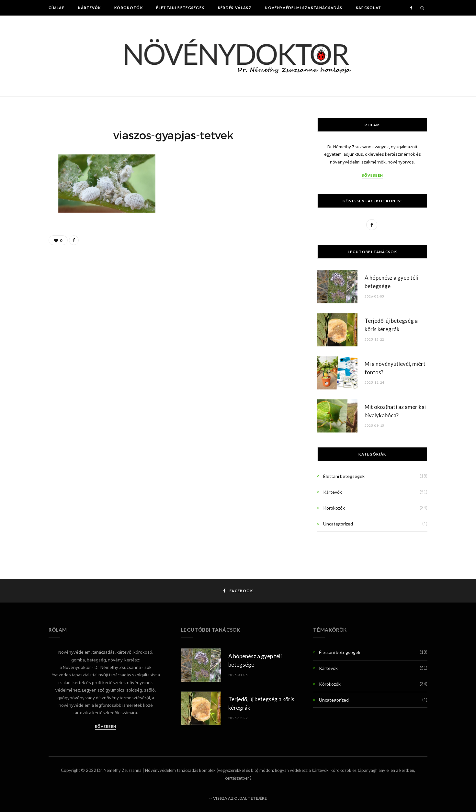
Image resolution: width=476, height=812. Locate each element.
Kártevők (89, 8)
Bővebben (372, 175)
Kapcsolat (368, 8)
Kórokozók (128, 8)
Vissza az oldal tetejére (239, 798)
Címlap (57, 8)
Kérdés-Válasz (235, 8)
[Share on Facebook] (74, 240)
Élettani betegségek (180, 8)
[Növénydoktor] (238, 56)
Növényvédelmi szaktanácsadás (303, 8)
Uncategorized (338, 523)
